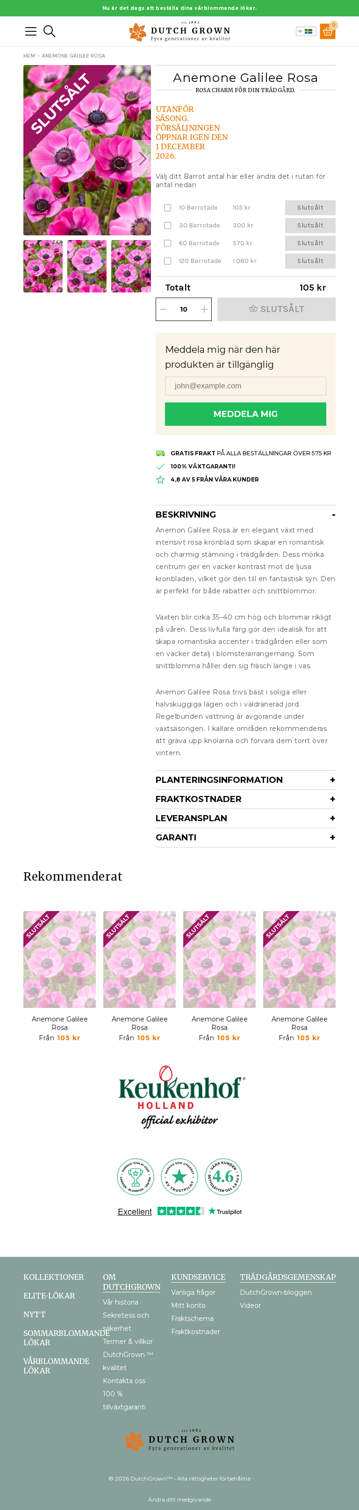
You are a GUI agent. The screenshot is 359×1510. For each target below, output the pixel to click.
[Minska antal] (163, 309)
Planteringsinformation (219, 780)
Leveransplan (191, 818)
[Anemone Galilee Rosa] (59, 959)
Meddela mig (246, 414)
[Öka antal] (204, 309)
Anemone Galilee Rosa (60, 1023)
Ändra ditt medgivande (179, 1499)
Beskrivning (186, 515)
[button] (141, 158)
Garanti (176, 837)
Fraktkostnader (199, 799)
